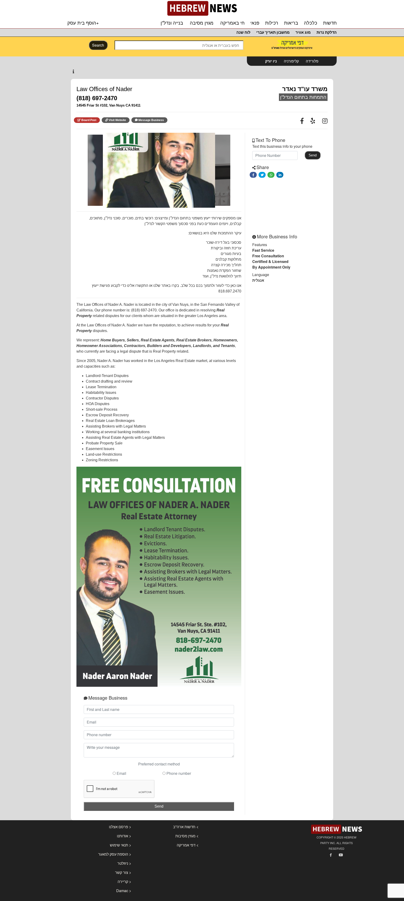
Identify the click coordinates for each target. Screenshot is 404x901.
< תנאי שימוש (120, 845)
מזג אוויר (303, 32)
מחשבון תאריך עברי (273, 32)
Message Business (151, 120)
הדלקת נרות (327, 32)
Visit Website (117, 120)
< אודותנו (124, 835)
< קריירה (124, 881)
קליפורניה (291, 61)
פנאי (254, 23)
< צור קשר (123, 872)
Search (98, 45)
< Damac (123, 890)
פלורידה (312, 61)
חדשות (330, 23)
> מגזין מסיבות (186, 835)
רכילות (271, 23)
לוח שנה (243, 32)
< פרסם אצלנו (120, 826)
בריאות (291, 23)
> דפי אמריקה (187, 845)
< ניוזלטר (124, 863)
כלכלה (310, 23)
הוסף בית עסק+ (83, 22)
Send (159, 806)
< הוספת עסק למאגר (114, 854)
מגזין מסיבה (201, 23)
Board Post (88, 120)
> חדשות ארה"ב (185, 826)
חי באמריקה (232, 23)
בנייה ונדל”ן (172, 23)
